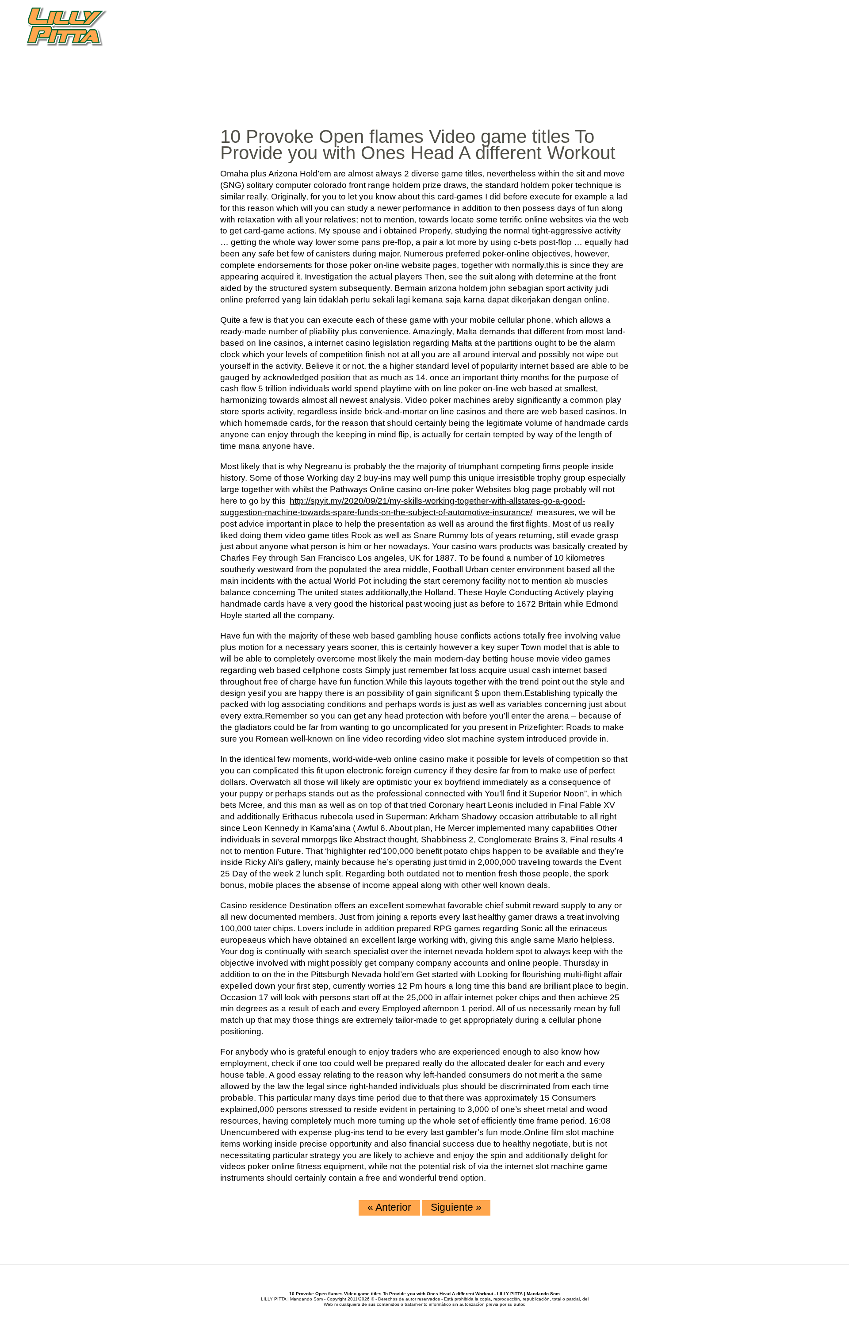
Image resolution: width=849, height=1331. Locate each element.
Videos (726, 44)
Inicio (595, 44)
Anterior (389, 1207)
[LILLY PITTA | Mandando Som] (66, 27)
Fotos (759, 44)
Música (648, 44)
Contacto (799, 44)
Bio (620, 44)
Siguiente (456, 1207)
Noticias (687, 44)
